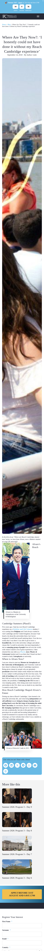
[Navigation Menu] (38, 16)
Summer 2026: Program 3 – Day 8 (17, 830)
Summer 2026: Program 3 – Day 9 (17, 807)
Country (6, 947)
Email (5, 939)
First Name (7, 921)
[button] (5, 765)
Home (4, 24)
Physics (23, 652)
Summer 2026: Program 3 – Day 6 (17, 878)
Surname (6, 930)
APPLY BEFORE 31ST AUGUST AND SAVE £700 (22, 894)
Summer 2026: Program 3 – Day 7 (17, 854)
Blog (9, 24)
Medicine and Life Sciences (22, 629)
